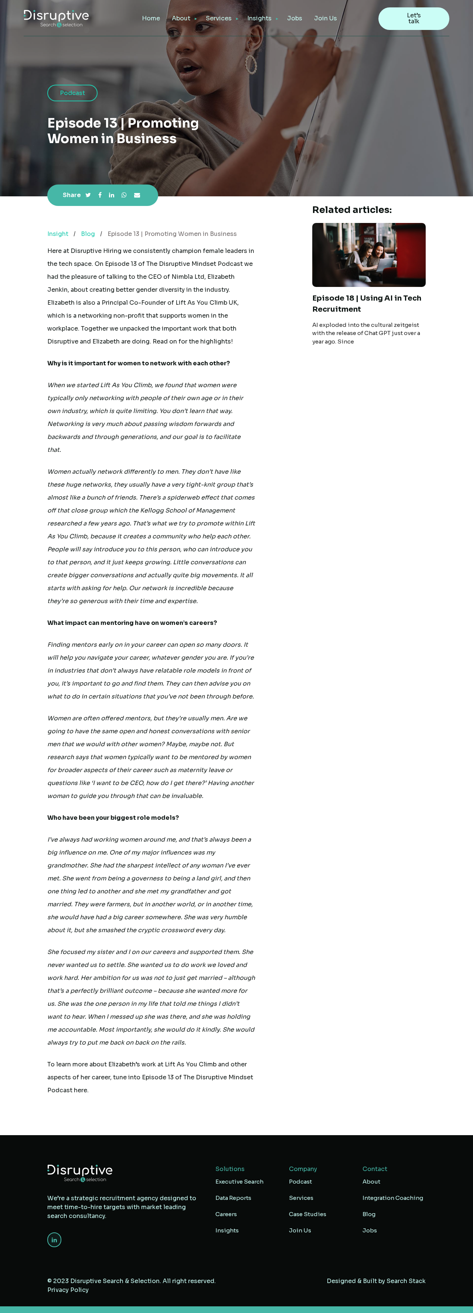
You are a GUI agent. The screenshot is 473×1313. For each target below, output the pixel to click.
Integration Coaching (393, 1197)
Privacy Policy (68, 1290)
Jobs (294, 18)
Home (151, 18)
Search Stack (406, 1281)
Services (301, 1197)
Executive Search (239, 1181)
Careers (226, 1214)
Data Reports (233, 1197)
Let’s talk (414, 18)
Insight (57, 234)
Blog (88, 234)
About (181, 18)
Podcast (300, 1181)
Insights (259, 18)
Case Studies (307, 1214)
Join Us (325, 18)
